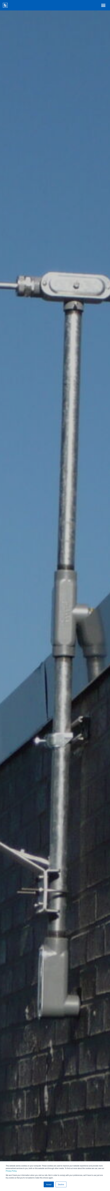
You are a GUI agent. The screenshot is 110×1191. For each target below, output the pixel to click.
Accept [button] (48, 1184)
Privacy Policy (11, 1171)
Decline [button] (61, 1184)
